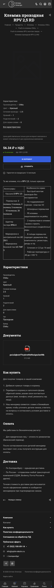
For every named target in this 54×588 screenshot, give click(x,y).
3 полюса (16, 204)
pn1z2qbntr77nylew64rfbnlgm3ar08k (27, 354)
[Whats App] (12, 563)
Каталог (7, 522)
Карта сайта (8, 576)
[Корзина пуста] (49, 4)
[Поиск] (40, 4)
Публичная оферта (12, 542)
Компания (8, 517)
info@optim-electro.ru (16, 551)
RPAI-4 (13, 225)
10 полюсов (11, 211)
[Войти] (45, 4)
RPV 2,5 (25, 181)
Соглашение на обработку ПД (17, 537)
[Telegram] (6, 563)
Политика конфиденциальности (18, 532)
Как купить (8, 527)
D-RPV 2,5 (18, 194)
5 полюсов (17, 207)
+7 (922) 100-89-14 (16, 546)
